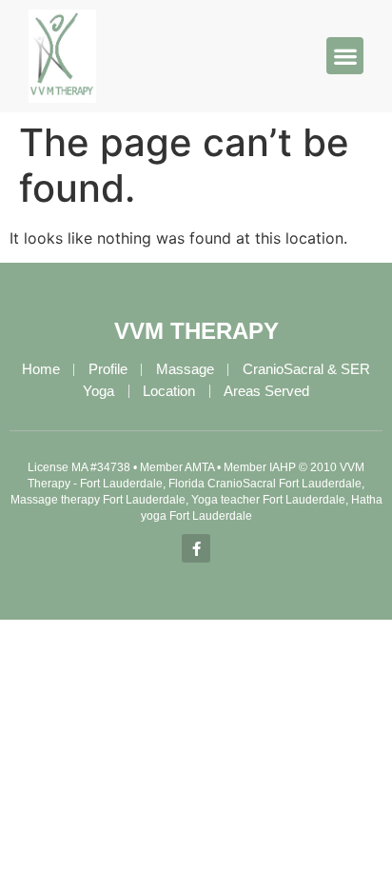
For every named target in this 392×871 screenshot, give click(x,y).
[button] (344, 55)
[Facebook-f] (196, 548)
